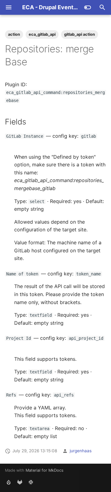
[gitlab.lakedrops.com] (20, 482)
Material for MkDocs (45, 470)
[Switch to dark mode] (87, 7)
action (14, 34)
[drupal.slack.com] (31, 482)
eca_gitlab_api (42, 34)
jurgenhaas (81, 450)
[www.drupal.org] (9, 482)
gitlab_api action (79, 34)
